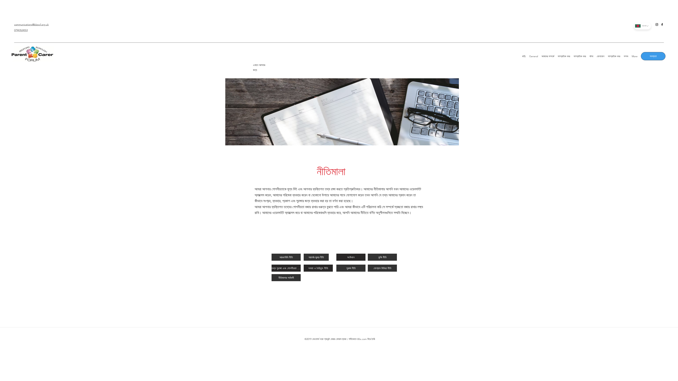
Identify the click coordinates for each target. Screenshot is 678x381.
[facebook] (662, 24)
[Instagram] (657, 24)
